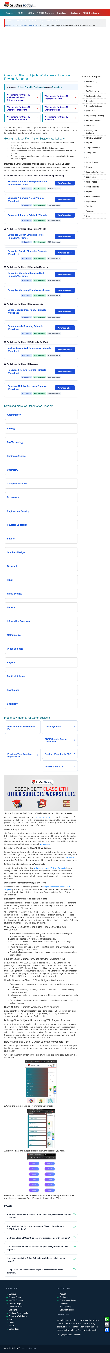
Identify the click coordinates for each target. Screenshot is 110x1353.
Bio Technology (92, 91)
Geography (91, 152)
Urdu (88, 216)
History (89, 167)
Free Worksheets (13, 20)
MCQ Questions (90, 12)
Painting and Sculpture (91, 131)
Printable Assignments (18, 1313)
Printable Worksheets (18, 1316)
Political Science (93, 196)
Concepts (13, 1309)
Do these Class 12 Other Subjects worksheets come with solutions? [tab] (38, 1238)
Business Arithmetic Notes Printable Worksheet (26, 199)
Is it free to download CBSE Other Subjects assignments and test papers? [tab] (37, 1248)
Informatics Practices (95, 172)
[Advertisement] (55, 49)
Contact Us (64, 1297)
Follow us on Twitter (68, 1300)
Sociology (90, 211)
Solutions (74, 12)
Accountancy (91, 81)
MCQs (11, 1325)
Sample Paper (15, 1297)
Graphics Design (93, 147)
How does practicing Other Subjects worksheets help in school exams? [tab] (36, 1259)
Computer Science (94, 105)
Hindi (88, 157)
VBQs (11, 1322)
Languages (91, 176)
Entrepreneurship (93, 120)
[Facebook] (106, 1329)
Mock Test (29, 20)
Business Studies (93, 96)
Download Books (16, 1306)
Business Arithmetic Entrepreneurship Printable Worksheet (27, 183)
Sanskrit (89, 206)
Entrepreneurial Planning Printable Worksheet (25, 328)
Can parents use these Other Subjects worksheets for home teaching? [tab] (35, 1271)
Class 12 (22, 25)
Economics (90, 110)
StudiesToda (70, 857)
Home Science (92, 162)
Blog (41, 20)
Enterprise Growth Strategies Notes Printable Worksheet (26, 236)
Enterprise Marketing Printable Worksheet (29, 290)
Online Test (14, 1328)
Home (7, 25)
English (89, 142)
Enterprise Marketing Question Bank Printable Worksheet (26, 275)
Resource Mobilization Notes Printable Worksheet (27, 388)
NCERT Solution (16, 1300)
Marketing (90, 125)
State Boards (51, 20)
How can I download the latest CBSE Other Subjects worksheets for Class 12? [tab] (39, 1216)
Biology (89, 86)
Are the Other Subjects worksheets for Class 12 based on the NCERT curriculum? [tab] (35, 1227)
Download (61, 12)
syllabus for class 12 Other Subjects (50, 868)
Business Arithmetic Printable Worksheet (29, 215)
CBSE (20, 12)
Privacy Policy (65, 1306)
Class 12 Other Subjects (44, 817)
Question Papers (16, 1303)
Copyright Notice (67, 1309)
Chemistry (90, 101)
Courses (9, 12)
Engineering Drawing (95, 115)
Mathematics (91, 181)
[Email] (106, 1324)
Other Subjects (34, 25)
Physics (89, 191)
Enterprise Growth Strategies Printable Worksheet (27, 253)
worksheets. (44, 844)
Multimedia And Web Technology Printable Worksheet (29, 350)
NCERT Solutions (45, 12)
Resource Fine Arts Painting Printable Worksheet (27, 371)
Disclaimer (64, 1303)
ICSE (30, 12)
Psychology (91, 201)
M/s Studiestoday (29, 1348)
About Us (63, 1293)
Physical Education (94, 137)
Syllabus (12, 1293)
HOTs (11, 1319)
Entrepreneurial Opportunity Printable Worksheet (27, 311)
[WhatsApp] (106, 1319)
